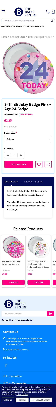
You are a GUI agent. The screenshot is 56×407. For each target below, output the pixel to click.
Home (4, 37)
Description (11, 181)
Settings (8, 399)
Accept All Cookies (41, 399)
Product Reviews (33, 181)
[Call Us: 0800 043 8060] (48, 12)
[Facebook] (6, 365)
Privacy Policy (22, 394)
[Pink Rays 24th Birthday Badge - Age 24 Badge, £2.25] (13, 247)
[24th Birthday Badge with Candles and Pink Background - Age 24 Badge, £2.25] (38, 247)
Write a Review (26, 114)
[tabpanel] (13, 261)
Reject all (22, 399)
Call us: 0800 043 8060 (17, 349)
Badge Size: (10, 133)
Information (14, 376)
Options (13, 282)
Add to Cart (18, 164)
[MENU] (3, 12)
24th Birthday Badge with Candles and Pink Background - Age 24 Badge (38, 264)
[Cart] (53, 12)
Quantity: (8, 148)
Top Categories (16, 383)
